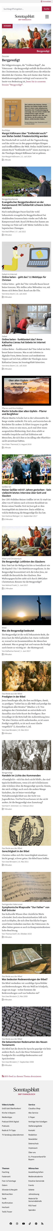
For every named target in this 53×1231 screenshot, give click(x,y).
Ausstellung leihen (35, 1172)
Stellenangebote (35, 1126)
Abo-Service (33, 1112)
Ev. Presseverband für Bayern (37, 1158)
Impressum (33, 1148)
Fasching (5, 1172)
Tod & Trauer (7, 1211)
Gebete (31, 1189)
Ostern (4, 1185)
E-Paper (31, 1117)
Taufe (4, 1198)
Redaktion (32, 1135)
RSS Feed (32, 1205)
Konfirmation (7, 1203)
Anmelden (47, 1)
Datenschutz (33, 1143)
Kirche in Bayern (8, 1112)
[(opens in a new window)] (11, 1224)
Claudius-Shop (34, 1108)
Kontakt (31, 1130)
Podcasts (5, 1126)
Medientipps (7, 1117)
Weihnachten (7, 1194)
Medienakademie (35, 1176)
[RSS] (42, 1224)
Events (31, 1185)
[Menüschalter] (47, 16)
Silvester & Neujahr (9, 1189)
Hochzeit (5, 1207)
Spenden (32, 1210)
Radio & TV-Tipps (9, 1130)
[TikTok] (30, 1224)
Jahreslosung (33, 1194)
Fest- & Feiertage (9, 1181)
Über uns (32, 1152)
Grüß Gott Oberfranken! (11, 1108)
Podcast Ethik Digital (10, 1121)
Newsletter (32, 1139)
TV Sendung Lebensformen (13, 1135)
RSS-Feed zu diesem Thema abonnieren (22, 1076)
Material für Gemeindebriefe (35, 1200)
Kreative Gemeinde (36, 1181)
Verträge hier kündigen (37, 1121)
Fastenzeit (6, 1176)
